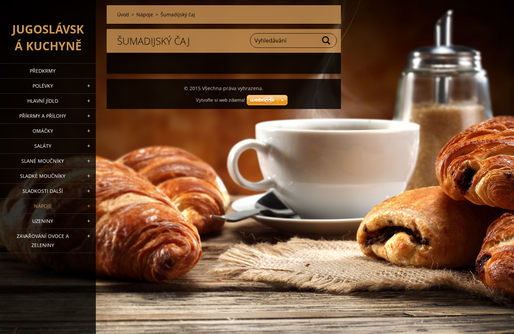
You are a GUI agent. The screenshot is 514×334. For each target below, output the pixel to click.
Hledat (326, 40)
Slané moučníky (42, 161)
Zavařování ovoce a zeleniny (43, 240)
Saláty (42, 146)
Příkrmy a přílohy (42, 115)
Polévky (43, 85)
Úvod (123, 14)
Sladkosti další (42, 191)
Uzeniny (42, 221)
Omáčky (43, 131)
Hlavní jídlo (42, 100)
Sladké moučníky (42, 176)
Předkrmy (43, 70)
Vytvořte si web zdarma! (220, 100)
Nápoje (43, 206)
